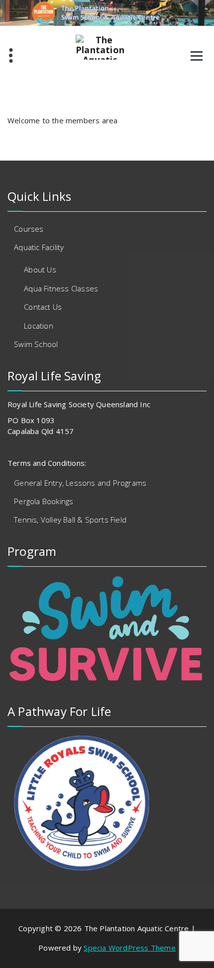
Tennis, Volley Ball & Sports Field (70, 520)
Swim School (36, 344)
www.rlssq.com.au (39, 447)
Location (38, 326)
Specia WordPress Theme (129, 948)
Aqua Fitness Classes (61, 288)
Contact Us (43, 307)
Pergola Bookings (43, 501)
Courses (28, 229)
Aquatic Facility (39, 247)
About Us (40, 269)
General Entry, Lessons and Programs (80, 483)
